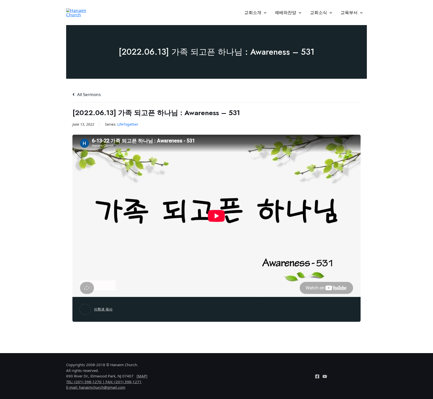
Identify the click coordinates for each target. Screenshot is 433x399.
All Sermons (88, 94)
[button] (263, 13)
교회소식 (318, 12)
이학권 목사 (103, 309)
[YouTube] (324, 376)
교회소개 (252, 12)
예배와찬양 (285, 12)
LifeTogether (127, 124)
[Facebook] (317, 376)
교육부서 (349, 12)
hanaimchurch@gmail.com (102, 387)
